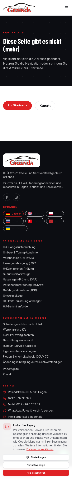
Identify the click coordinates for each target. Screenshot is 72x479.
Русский (16, 221)
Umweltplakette (13, 295)
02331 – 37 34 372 (19, 398)
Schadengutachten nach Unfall (22, 324)
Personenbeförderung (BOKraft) (23, 284)
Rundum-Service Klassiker (19, 345)
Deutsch (16, 213)
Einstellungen (38, 457)
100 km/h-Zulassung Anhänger (22, 301)
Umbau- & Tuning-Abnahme (20, 252)
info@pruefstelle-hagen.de (25, 416)
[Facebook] (6, 197)
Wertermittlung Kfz (14, 329)
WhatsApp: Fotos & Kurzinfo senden (31, 410)
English (38, 213)
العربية (58, 221)
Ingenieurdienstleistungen (19, 351)
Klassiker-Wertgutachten (18, 335)
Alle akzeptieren (36, 472)
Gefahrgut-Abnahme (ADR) (20, 290)
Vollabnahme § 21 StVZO (18, 257)
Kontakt (45, 105)
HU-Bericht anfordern (16, 306)
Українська (18, 228)
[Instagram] (16, 197)
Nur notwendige (36, 465)
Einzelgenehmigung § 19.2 (19, 263)
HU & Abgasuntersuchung (19, 247)
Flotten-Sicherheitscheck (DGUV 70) (26, 356)
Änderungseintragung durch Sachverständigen (32, 362)
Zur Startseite (17, 105)
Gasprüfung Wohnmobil (18, 340)
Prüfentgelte (11, 368)
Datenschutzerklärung (40, 449)
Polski (58, 213)
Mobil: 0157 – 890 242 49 (24, 404)
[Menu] (66, 7)
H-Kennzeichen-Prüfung (18, 268)
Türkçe (38, 221)
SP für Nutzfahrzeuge (17, 274)
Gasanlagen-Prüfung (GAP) (20, 279)
